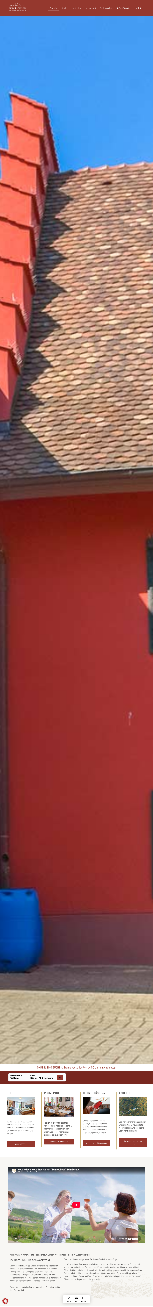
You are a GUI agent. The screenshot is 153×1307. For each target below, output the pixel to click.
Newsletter (138, 8)
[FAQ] (76, 1300)
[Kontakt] (83, 1300)
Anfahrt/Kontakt (123, 8)
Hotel (64, 8)
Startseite (53, 8)
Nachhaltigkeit (90, 8)
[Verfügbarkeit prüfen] (60, 1077)
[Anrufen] (69, 1300)
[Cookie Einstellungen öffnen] (5, 1303)
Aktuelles (77, 8)
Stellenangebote (106, 8)
